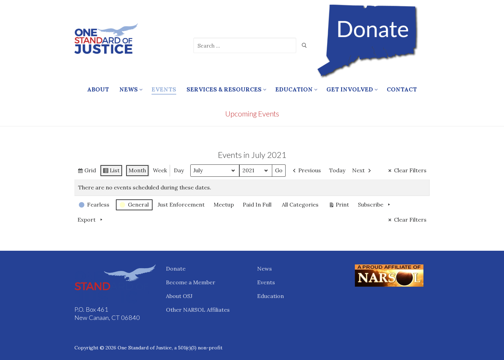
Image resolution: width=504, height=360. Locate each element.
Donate (175, 268)
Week (160, 170)
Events (266, 282)
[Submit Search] (304, 45)
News (264, 268)
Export (86, 219)
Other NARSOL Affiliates (198, 309)
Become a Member (190, 282)
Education (270, 296)
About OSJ (179, 296)
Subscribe (370, 204)
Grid (91, 172)
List (116, 172)
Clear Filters (410, 170)
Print (338, 206)
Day (179, 170)
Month (137, 170)
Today (337, 170)
